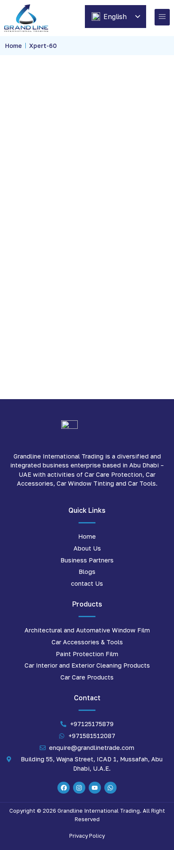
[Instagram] (79, 788)
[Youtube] (95, 788)
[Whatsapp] (110, 788)
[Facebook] (63, 788)
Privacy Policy (87, 835)
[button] (162, 17)
